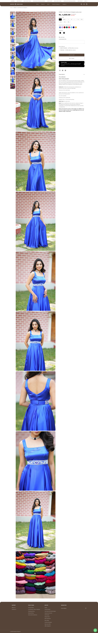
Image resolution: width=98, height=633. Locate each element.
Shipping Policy (31, 611)
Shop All (43, 4)
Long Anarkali (47, 609)
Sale (48, 4)
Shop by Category (55, 4)
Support (64, 4)
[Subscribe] (85, 608)
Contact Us (14, 609)
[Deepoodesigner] (16, 4)
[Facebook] (60, 70)
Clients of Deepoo (48, 622)
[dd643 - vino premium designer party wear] (35, 41)
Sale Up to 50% (48, 624)
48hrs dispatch (48, 625)
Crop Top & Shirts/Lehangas (50, 611)
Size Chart (62, 37)
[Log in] (84, 4)
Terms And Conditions (32, 614)
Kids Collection (48, 618)
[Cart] (86, 4)
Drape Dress (47, 616)
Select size (61, 17)
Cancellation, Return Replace (34, 609)
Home (37, 4)
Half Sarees (47, 614)
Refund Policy (31, 613)
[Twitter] (63, 70)
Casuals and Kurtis (48, 613)
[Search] (81, 4)
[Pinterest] (65, 70)
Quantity (61, 30)
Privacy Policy (31, 607)
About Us (13, 607)
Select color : (65, 25)
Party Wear (47, 620)
